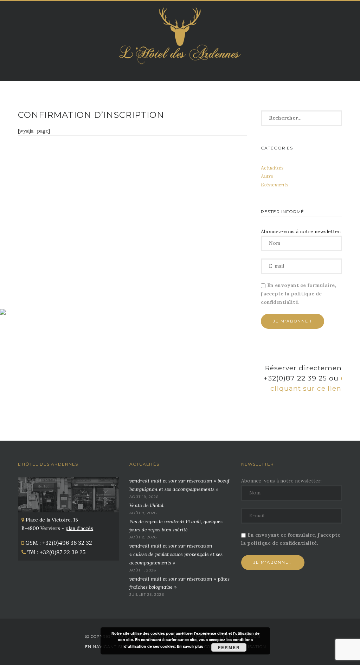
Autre (267, 176)
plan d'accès (79, 528)
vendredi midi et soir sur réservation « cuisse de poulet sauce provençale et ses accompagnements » (176, 554)
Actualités (272, 168)
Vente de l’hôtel (146, 505)
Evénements (274, 184)
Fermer (229, 647)
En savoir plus (190, 646)
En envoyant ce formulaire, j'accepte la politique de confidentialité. (298, 293)
